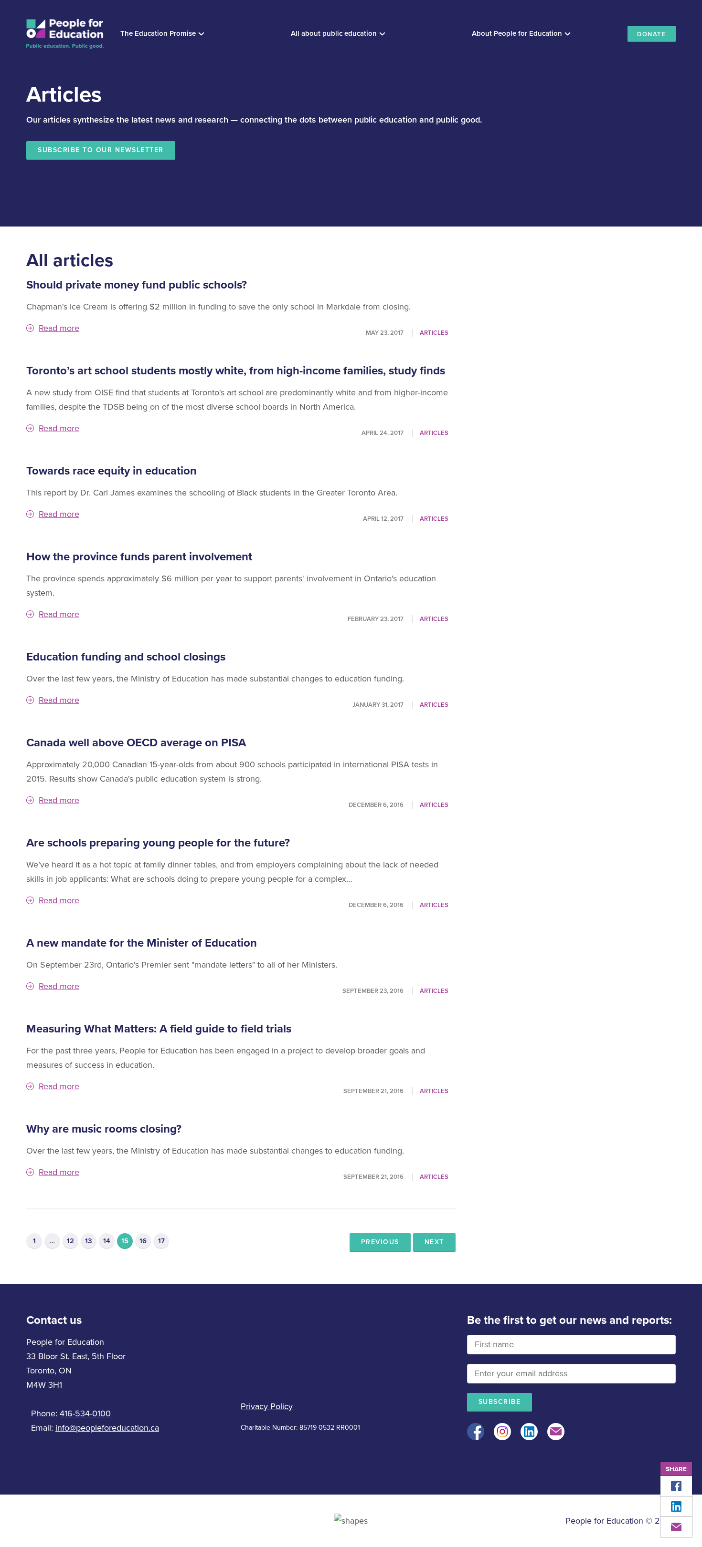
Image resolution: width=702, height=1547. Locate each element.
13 (88, 1241)
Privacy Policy (267, 1406)
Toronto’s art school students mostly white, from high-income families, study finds (235, 371)
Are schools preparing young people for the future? (158, 843)
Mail (676, 1527)
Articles (434, 333)
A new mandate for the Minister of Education (141, 943)
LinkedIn (676, 1506)
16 (143, 1241)
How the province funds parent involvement (139, 557)
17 (161, 1241)
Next (434, 1242)
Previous (380, 1242)
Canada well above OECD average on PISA (136, 743)
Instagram (502, 1431)
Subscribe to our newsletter (101, 150)
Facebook (676, 1486)
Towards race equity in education (111, 471)
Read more (59, 328)
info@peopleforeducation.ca (107, 1428)
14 (106, 1241)
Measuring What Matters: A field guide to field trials (158, 1029)
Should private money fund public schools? (136, 285)
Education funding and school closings (125, 657)
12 (70, 1241)
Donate (651, 34)
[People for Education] (65, 34)
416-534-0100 (85, 1413)
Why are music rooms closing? (103, 1129)
